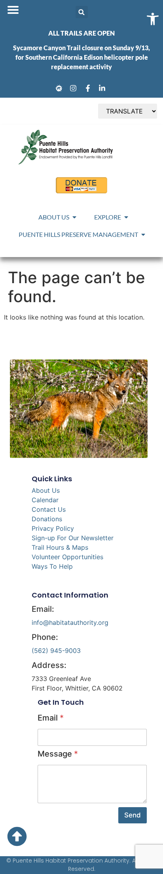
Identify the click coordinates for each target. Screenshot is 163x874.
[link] (60, 88)
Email (51, 718)
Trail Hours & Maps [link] (60, 547)
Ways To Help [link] (52, 566)
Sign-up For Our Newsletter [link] (73, 538)
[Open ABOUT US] (74, 217)
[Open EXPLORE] (126, 217)
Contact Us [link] (49, 509)
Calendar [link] (45, 500)
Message (58, 754)
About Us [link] (46, 490)
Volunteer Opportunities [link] (67, 557)
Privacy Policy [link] (53, 528)
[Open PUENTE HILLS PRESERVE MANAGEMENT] (143, 234)
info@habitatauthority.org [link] (70, 622)
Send (132, 815)
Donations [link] (47, 519)
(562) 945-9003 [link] (56, 651)
